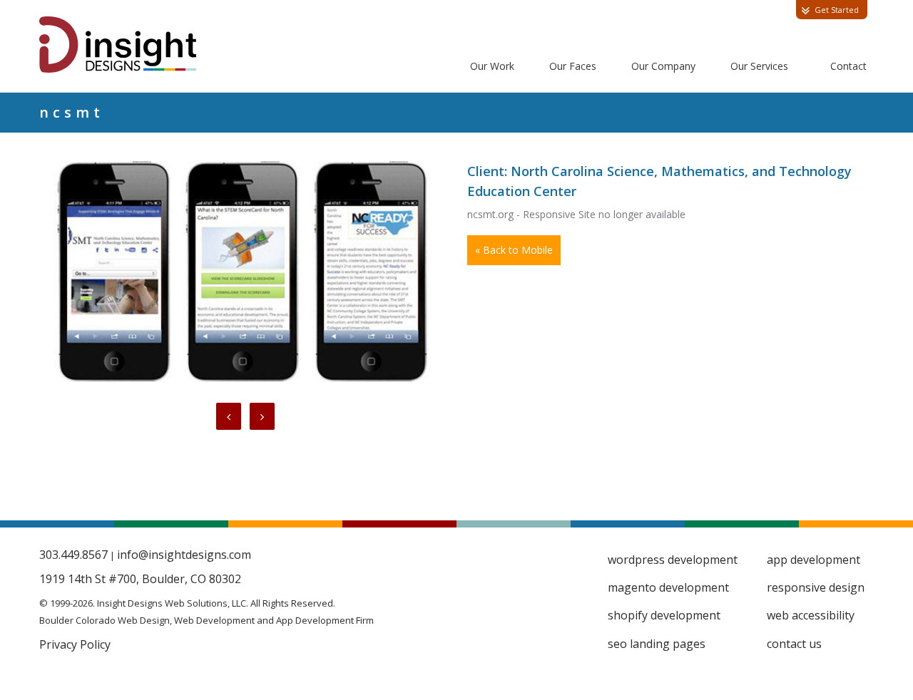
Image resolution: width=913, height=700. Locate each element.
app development (813, 559)
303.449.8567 (73, 554)
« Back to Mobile (514, 250)
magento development (668, 587)
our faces (572, 66)
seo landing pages (656, 644)
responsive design (815, 587)
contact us (794, 644)
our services (759, 66)
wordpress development (673, 559)
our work (492, 66)
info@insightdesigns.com (184, 554)
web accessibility (811, 615)
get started (837, 9)
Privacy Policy (75, 644)
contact (848, 66)
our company (663, 66)
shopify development (664, 615)
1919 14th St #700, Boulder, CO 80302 (140, 579)
